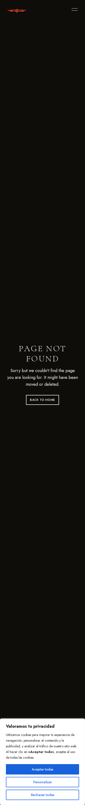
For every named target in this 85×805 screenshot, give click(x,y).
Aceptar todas (42, 769)
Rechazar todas (42, 794)
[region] (42, 761)
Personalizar (42, 782)
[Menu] (73, 9)
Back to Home (42, 400)
